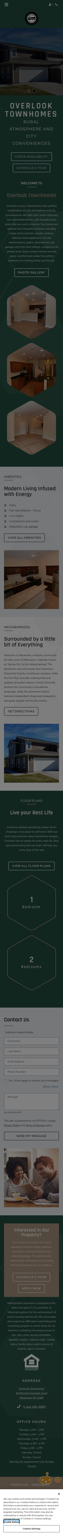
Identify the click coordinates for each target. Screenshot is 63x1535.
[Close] (59, 1494)
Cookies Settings (31, 1528)
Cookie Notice (11, 1522)
